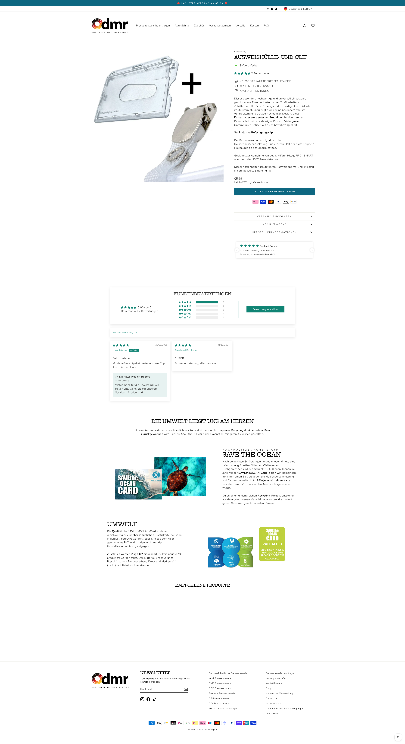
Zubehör (199, 25)
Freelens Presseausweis (222, 693)
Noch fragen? (275, 224)
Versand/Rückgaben (274, 216)
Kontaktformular (274, 683)
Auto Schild (182, 25)
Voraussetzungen (220, 25)
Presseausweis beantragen (153, 25)
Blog (268, 688)
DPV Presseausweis (220, 688)
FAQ (266, 25)
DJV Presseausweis (219, 703)
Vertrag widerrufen (276, 678)
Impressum (272, 713)
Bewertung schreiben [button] (265, 309)
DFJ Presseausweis (219, 698)
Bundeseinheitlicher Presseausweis (228, 673)
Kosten (254, 25)
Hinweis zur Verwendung (279, 693)
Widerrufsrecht (274, 703)
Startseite (239, 51)
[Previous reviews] (237, 250)
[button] (242, 73)
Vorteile (240, 25)
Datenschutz (273, 698)
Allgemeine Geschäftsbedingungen (284, 708)
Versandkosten (261, 182)
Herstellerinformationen (274, 232)
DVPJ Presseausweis (220, 683)
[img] (121, 345)
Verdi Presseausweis (220, 678)
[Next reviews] (312, 250)
